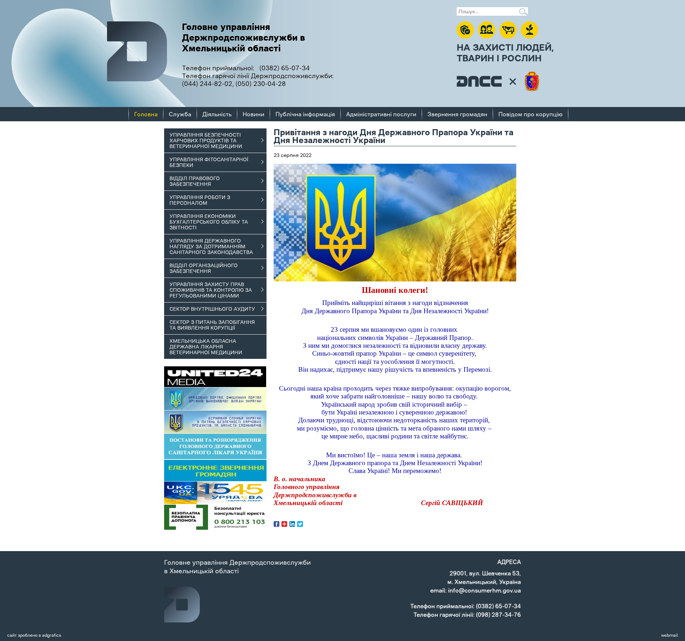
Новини (253, 114)
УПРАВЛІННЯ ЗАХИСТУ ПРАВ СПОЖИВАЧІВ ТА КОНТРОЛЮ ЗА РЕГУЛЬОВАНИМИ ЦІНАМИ (210, 290)
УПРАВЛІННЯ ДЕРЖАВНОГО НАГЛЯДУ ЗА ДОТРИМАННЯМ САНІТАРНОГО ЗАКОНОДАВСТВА (211, 246)
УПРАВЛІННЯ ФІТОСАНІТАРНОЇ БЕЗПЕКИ (208, 162)
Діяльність (217, 114)
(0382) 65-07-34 (284, 68)
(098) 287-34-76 (498, 614)
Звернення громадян (457, 114)
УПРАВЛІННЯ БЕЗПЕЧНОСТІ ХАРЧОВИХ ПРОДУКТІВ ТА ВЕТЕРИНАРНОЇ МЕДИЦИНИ (205, 140)
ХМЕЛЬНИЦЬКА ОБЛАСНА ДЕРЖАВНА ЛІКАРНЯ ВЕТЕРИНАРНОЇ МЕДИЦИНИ (205, 347)
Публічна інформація (305, 114)
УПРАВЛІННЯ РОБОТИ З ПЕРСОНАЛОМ (199, 200)
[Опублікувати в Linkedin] (292, 524)
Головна (146, 114)
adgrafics (51, 635)
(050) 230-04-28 (260, 84)
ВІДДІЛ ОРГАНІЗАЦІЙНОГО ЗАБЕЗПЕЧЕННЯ (203, 268)
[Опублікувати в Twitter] (300, 524)
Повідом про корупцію (530, 114)
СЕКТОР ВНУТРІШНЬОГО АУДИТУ (212, 308)
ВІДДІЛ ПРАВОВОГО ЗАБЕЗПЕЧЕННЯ (194, 181)
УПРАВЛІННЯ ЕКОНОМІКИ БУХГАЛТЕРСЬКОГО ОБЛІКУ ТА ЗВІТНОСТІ (208, 222)
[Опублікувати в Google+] (284, 524)
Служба (180, 114)
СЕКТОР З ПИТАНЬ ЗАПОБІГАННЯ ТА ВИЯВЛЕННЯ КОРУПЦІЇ (212, 325)
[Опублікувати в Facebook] (276, 524)
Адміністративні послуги (381, 114)
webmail (669, 635)
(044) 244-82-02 (207, 84)
